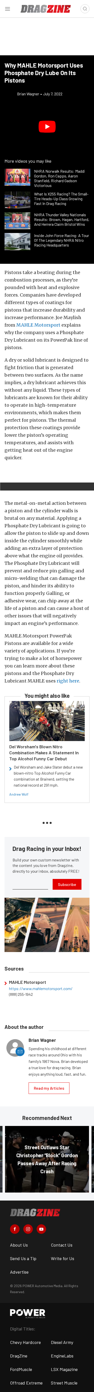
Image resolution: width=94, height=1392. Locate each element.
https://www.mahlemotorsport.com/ (40, 988)
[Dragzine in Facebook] (15, 1229)
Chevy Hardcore (25, 1342)
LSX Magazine (64, 1369)
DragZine (18, 1355)
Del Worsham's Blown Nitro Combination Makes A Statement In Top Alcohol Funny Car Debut (44, 752)
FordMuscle (21, 1369)
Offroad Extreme (26, 1382)
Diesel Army (62, 1342)
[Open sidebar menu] (8, 9)
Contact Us (61, 1245)
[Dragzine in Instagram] (28, 1229)
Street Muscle (64, 1382)
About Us (19, 1245)
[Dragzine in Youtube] (41, 1229)
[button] (47, 127)
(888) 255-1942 (21, 994)
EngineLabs (62, 1355)
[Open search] (84, 8)
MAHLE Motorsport (38, 325)
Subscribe (67, 884)
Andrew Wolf (18, 794)
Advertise (19, 1272)
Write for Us (62, 1258)
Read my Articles (49, 1088)
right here (68, 681)
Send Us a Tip (23, 1258)
